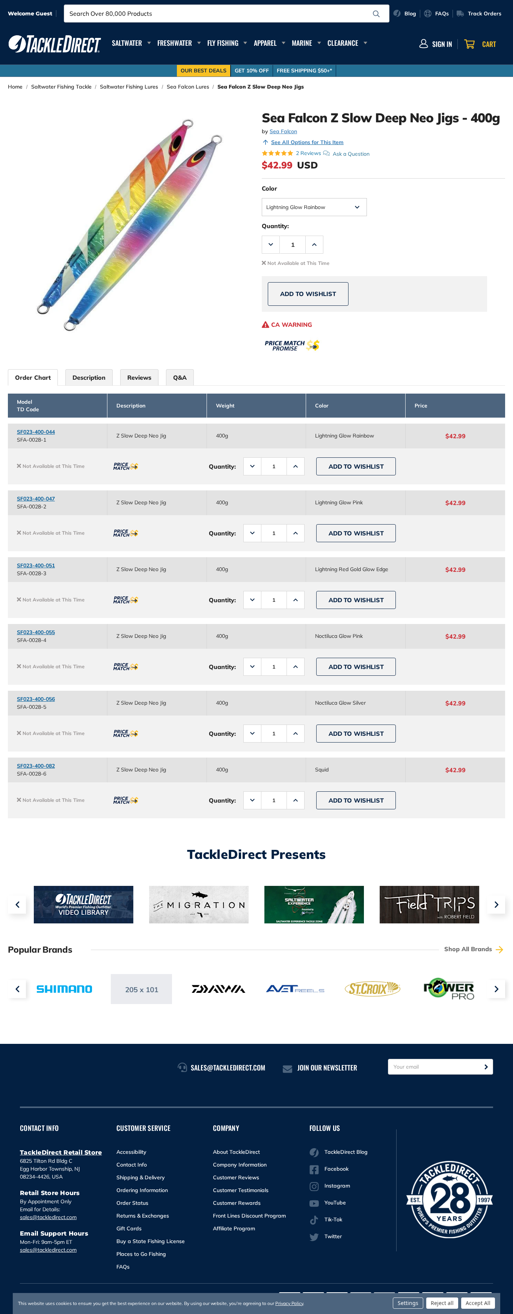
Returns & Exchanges (142, 1215)
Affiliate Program (234, 1228)
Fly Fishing (222, 43)
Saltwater (127, 43)
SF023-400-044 (36, 431)
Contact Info (131, 1164)
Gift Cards (129, 1228)
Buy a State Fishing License (150, 1241)
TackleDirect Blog (346, 1152)
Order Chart (33, 377)
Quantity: (275, 226)
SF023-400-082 (36, 765)
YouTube (335, 1202)
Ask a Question (351, 153)
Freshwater (174, 43)
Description (89, 377)
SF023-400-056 (36, 699)
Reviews (139, 377)
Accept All (478, 1302)
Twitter (333, 1236)
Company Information (240, 1164)
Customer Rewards (237, 1203)
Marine (302, 43)
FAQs (123, 1266)
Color (269, 188)
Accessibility (131, 1152)
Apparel (265, 43)
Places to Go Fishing (141, 1254)
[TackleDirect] (55, 44)
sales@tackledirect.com (48, 1217)
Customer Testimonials (241, 1190)
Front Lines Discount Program (249, 1215)
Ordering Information (142, 1190)
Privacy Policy (289, 1303)
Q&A (180, 377)
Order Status (132, 1203)
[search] (376, 14)
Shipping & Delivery (140, 1177)
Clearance (342, 43)
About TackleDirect (236, 1152)
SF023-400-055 (36, 632)
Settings (408, 1302)
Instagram (337, 1185)
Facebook (336, 1168)
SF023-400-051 (36, 565)
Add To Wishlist (308, 294)
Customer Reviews (236, 1177)
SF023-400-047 (36, 498)
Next (496, 905)
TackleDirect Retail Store (61, 1152)
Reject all (442, 1302)
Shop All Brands (469, 949)
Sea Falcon (283, 131)
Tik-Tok (333, 1219)
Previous (17, 905)
